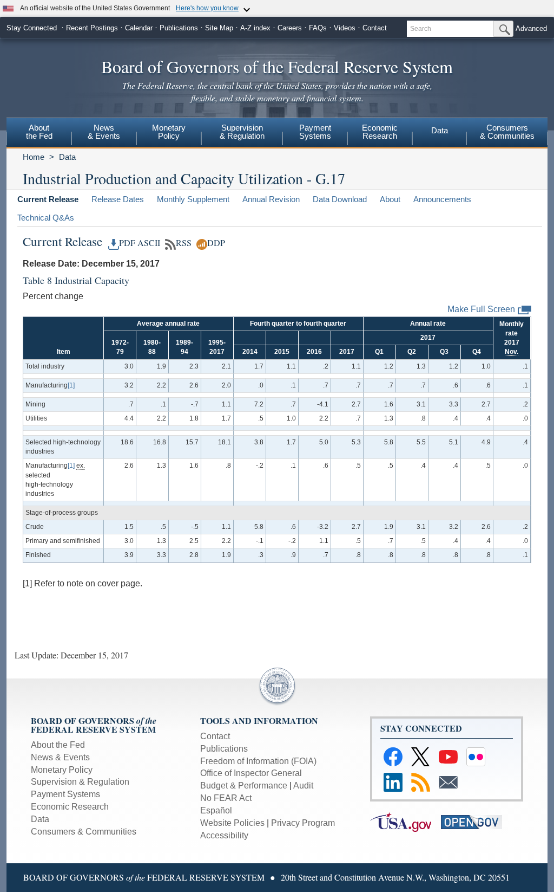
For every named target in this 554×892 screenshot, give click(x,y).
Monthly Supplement (193, 199)
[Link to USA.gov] (405, 821)
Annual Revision (271, 199)
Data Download (340, 199)
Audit (303, 785)
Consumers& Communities (507, 131)
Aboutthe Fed (39, 131)
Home (33, 156)
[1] (71, 385)
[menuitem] (38, 133)
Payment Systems (65, 794)
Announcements (442, 199)
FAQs (318, 28)
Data (439, 130)
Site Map (219, 28)
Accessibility (224, 835)
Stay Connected (31, 28)
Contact (374, 28)
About (390, 199)
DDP (216, 243)
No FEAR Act (226, 798)
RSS (184, 243)
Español (216, 810)
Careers (290, 28)
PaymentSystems (315, 131)
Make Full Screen (481, 309)
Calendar (139, 28)
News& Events (104, 131)
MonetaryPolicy (169, 131)
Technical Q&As (45, 217)
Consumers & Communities (83, 831)
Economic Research (70, 806)
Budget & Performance (243, 785)
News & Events (60, 757)
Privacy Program (303, 823)
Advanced (531, 28)
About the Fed (58, 744)
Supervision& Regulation (242, 131)
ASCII (148, 243)
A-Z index (255, 28)
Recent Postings (92, 28)
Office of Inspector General (251, 773)
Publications (179, 28)
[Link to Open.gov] (475, 821)
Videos (344, 28)
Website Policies (232, 823)
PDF (127, 243)
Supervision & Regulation (80, 781)
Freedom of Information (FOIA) (258, 761)
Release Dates (117, 199)
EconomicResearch (380, 131)
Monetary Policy (62, 769)
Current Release (47, 199)
